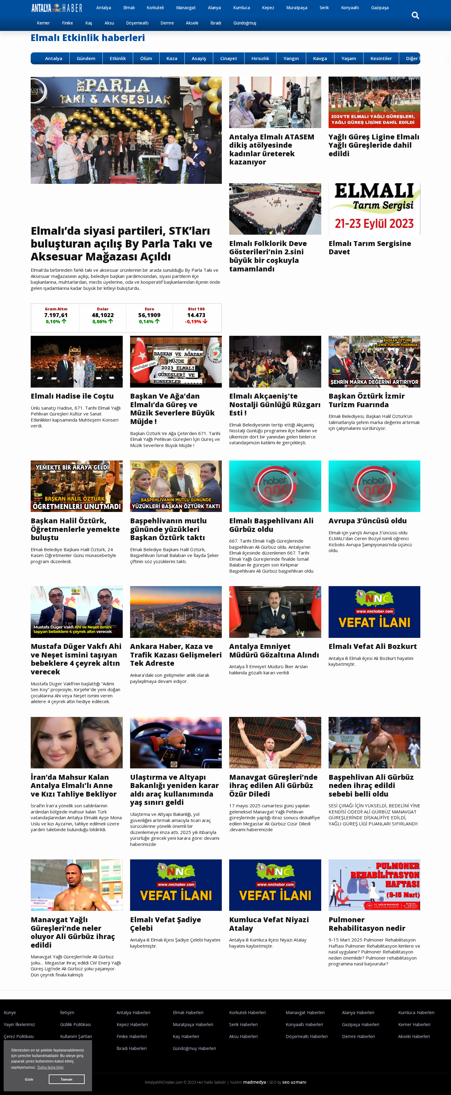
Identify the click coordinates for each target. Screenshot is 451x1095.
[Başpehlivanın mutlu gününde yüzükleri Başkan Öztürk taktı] (176, 486)
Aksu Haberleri (243, 1036)
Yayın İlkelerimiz (19, 1024)
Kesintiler (381, 58)
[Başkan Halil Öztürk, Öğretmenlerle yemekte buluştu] (77, 486)
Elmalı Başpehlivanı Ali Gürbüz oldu (271, 525)
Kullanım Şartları (76, 1036)
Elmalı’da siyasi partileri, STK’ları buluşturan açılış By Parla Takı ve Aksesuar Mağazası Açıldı (121, 243)
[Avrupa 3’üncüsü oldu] (375, 486)
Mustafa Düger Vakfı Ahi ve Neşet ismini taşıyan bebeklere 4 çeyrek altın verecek (76, 659)
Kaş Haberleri (186, 1036)
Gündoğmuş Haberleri (194, 1048)
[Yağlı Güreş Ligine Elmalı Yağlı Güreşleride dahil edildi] (375, 101)
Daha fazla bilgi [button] (50, 1067)
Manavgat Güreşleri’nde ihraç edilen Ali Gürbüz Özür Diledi (273, 785)
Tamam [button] (66, 1079)
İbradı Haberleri (132, 1048)
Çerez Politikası (19, 1036)
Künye (10, 1012)
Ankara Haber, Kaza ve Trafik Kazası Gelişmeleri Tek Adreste (176, 655)
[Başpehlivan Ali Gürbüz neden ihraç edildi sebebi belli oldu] (375, 742)
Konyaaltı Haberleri (304, 1024)
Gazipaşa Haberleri (360, 1024)
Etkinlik (118, 58)
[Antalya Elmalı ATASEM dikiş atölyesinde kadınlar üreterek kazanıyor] (275, 101)
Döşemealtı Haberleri (307, 1036)
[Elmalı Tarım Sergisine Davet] (375, 208)
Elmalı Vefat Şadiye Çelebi (165, 923)
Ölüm (146, 58)
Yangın (291, 58)
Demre (167, 23)
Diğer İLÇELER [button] (421, 58)
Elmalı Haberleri (188, 1012)
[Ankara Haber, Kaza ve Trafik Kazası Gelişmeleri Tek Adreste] (176, 611)
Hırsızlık (260, 58)
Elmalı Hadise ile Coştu (72, 396)
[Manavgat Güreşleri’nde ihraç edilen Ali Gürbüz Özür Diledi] (275, 742)
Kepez (268, 7)
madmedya (254, 1082)
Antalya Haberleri (133, 1012)
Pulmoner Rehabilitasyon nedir (367, 923)
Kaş (88, 23)
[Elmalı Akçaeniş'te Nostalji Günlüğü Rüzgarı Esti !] (275, 361)
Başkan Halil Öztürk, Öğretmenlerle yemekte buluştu (75, 529)
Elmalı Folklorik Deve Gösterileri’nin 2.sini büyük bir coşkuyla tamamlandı (268, 256)
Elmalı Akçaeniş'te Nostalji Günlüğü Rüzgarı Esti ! (275, 404)
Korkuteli (155, 7)
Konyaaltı (350, 7)
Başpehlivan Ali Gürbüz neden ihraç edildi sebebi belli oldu (371, 785)
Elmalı (129, 7)
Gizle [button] (29, 1079)
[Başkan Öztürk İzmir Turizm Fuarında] (375, 361)
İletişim (67, 1012)
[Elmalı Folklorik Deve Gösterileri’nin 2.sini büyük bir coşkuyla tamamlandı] (275, 208)
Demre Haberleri (358, 1036)
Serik (324, 7)
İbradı (215, 23)
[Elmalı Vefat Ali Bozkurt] (375, 611)
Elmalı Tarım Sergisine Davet (370, 247)
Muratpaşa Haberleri (193, 1024)
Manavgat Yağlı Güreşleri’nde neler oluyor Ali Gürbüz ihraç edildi (73, 932)
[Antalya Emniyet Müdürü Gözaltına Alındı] (275, 611)
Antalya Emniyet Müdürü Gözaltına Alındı (274, 650)
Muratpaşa (296, 7)
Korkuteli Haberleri (247, 1012)
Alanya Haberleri (358, 1012)
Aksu (109, 23)
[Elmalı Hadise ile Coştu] (77, 361)
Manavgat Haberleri (305, 1012)
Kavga (320, 58)
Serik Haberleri (243, 1024)
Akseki (192, 23)
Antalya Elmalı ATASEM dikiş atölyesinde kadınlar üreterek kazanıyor (271, 149)
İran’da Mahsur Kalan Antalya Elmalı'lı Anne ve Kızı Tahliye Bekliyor (74, 785)
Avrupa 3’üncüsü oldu (368, 521)
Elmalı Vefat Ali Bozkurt (373, 646)
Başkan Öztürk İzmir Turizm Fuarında (367, 400)
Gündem (86, 58)
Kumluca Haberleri (416, 1012)
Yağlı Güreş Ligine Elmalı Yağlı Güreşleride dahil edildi (374, 145)
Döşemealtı (137, 23)
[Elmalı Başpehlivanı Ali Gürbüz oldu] (275, 486)
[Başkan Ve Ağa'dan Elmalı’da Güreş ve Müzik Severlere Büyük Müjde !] (176, 361)
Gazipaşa (380, 7)
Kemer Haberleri (414, 1024)
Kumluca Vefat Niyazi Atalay (269, 923)
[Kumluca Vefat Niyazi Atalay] (275, 884)
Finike (67, 23)
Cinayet (228, 58)
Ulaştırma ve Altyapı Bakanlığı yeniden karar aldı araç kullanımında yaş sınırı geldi (174, 790)
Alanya (214, 7)
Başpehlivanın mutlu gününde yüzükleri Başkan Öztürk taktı (168, 529)
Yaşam (348, 58)
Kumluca (241, 7)
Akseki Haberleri (414, 1036)
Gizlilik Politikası (75, 1024)
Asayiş (199, 58)
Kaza (172, 58)
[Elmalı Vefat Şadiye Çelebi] (176, 884)
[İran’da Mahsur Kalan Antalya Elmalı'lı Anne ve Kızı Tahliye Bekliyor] (77, 742)
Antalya (103, 7)
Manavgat (186, 7)
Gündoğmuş (244, 23)
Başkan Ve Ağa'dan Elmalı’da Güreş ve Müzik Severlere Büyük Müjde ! (172, 409)
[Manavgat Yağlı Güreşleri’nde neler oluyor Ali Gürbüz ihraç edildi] (77, 884)
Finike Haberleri (132, 1036)
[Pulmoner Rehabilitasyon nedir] (375, 884)
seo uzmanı (294, 1082)
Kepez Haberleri (132, 1024)
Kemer (43, 23)
